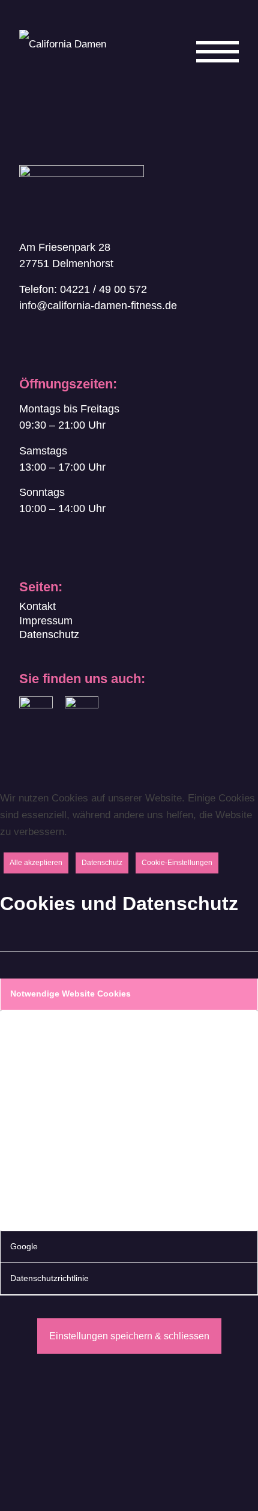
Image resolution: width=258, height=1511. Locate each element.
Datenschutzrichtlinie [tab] (49, 1278)
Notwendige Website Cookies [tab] (70, 993)
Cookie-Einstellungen (177, 862)
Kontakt (37, 606)
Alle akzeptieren (36, 862)
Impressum (46, 621)
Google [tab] (24, 1246)
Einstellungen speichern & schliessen (129, 1336)
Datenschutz (49, 635)
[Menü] (211, 77)
